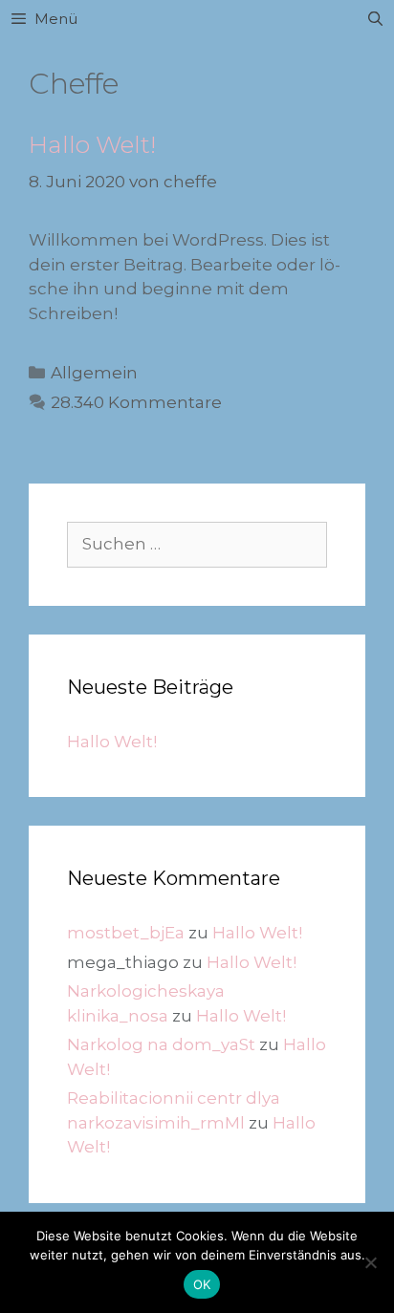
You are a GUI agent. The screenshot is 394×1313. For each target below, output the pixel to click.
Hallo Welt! (92, 144)
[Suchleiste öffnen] (375, 19)
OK (202, 1284)
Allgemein (94, 372)
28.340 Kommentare (136, 402)
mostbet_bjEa (126, 932)
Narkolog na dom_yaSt (161, 1044)
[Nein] (370, 1262)
